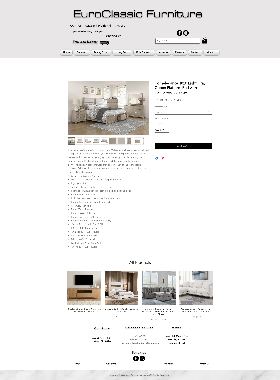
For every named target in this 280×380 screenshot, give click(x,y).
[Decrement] (157, 135)
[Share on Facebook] (157, 159)
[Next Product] (217, 288)
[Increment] (167, 135)
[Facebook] (179, 33)
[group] (140, 296)
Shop (78, 364)
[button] (204, 40)
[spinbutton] (162, 135)
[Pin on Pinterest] (163, 159)
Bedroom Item (162, 107)
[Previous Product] (62, 288)
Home (71, 69)
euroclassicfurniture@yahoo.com (142, 343)
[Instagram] (186, 33)
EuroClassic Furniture (137, 14)
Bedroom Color (162, 119)
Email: (123, 343)
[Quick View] (84, 289)
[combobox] (183, 112)
